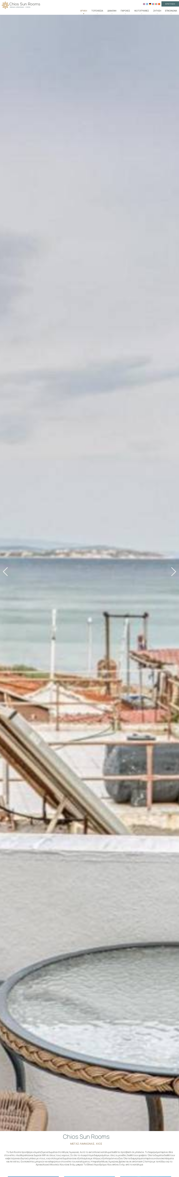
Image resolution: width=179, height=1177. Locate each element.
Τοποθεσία (97, 10)
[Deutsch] (150, 3)
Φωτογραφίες (141, 10)
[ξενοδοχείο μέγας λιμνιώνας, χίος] (21, 5)
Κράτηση (170, 3)
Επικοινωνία (171, 10)
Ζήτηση (157, 10)
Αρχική (83, 10)
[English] (144, 3)
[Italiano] (156, 3)
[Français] (153, 3)
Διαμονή (111, 10)
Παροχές (125, 10)
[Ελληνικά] (147, 3)
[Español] (159, 3)
